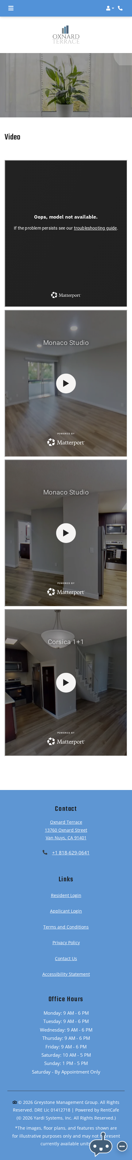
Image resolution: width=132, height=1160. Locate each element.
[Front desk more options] (122, 1146)
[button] (110, 8)
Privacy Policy (66, 942)
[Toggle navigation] (11, 8)
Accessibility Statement (66, 974)
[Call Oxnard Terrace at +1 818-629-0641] (121, 8)
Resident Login (66, 895)
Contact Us (66, 958)
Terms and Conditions (66, 927)
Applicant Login (66, 911)
